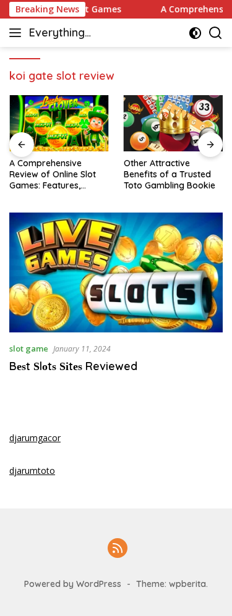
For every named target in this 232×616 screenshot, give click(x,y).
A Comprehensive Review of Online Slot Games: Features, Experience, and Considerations (52, 175)
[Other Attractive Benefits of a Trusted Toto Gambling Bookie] (173, 123)
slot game (28, 348)
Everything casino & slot (63, 33)
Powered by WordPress (72, 583)
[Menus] (17, 32)
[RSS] (117, 549)
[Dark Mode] (195, 33)
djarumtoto (32, 470)
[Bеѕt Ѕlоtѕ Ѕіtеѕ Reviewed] (116, 272)
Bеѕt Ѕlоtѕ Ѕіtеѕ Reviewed (73, 366)
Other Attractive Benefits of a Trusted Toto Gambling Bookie (169, 174)
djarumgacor (35, 438)
